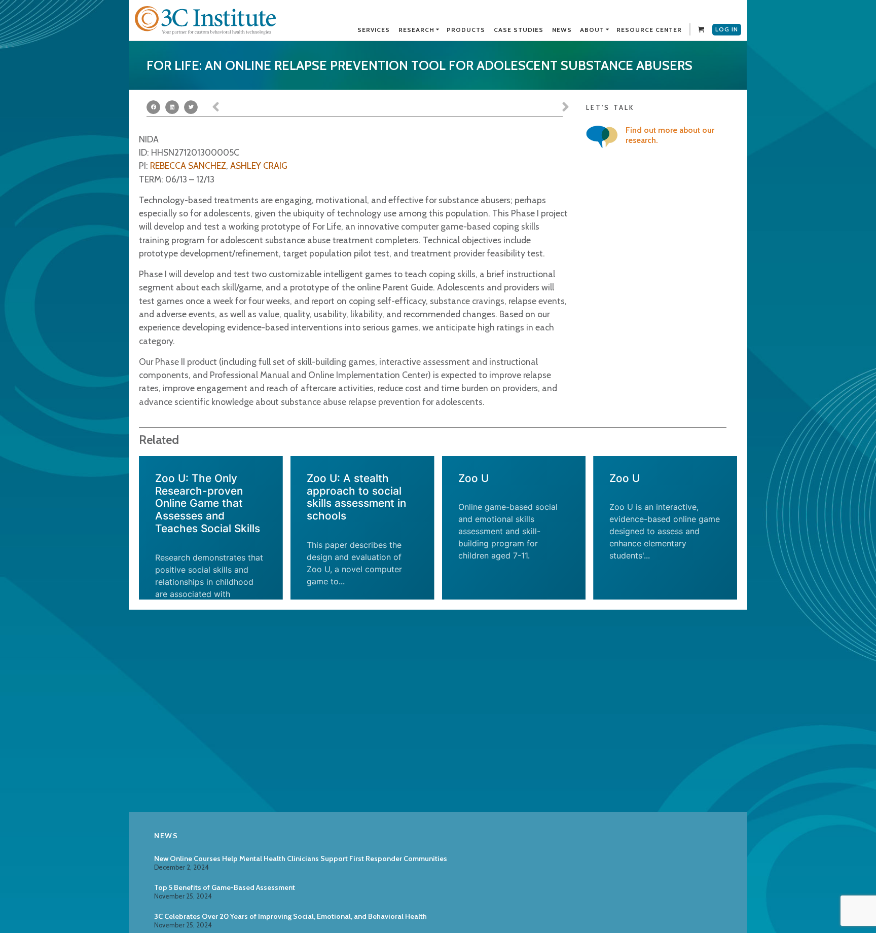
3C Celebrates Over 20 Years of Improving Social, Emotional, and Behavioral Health (290, 916)
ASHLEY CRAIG (258, 165)
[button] (153, 107)
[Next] (480, 107)
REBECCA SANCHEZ (188, 165)
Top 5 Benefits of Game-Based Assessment (224, 887)
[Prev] (301, 107)
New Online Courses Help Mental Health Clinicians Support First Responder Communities (300, 858)
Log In (726, 29)
